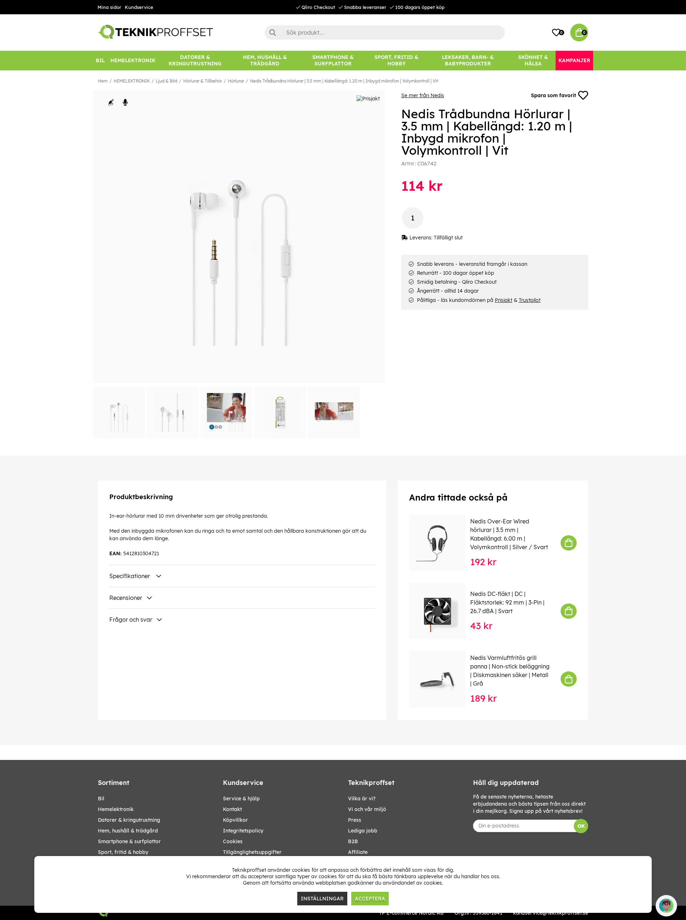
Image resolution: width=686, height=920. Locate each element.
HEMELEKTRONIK (132, 81)
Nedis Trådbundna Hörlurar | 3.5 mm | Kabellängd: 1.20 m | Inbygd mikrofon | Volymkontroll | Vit (344, 81)
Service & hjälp (241, 798)
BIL (101, 798)
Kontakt (232, 809)
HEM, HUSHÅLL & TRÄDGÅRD (128, 830)
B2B (353, 841)
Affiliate (358, 852)
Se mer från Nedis (422, 95)
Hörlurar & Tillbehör (202, 81)
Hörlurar (236, 81)
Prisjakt (503, 300)
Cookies (233, 841)
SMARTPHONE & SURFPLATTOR (129, 841)
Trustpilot (530, 300)
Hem (103, 81)
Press (354, 820)
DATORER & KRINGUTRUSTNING (129, 820)
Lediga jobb (362, 830)
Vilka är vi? (362, 798)
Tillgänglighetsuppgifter (252, 852)
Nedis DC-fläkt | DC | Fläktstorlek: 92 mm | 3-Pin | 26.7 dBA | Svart (507, 602)
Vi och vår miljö (367, 809)
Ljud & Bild (166, 81)
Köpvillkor (235, 820)
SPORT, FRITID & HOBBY (123, 852)
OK (581, 826)
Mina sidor (109, 7)
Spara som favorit (553, 95)
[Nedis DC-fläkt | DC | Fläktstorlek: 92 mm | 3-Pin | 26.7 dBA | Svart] (442, 611)
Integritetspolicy (243, 830)
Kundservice (139, 7)
